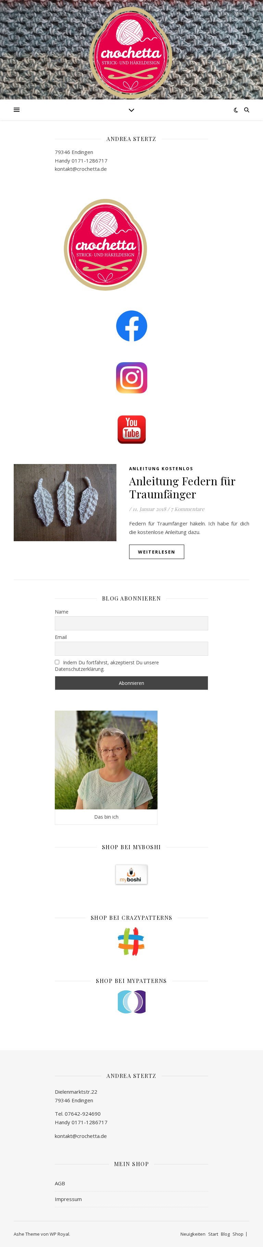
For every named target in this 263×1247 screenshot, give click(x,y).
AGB (60, 1183)
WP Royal (59, 1234)
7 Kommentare (187, 509)
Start (213, 1234)
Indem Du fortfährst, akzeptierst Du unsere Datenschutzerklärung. (107, 665)
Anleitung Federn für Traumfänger (182, 487)
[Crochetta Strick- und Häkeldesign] (131, 51)
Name (61, 611)
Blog (225, 1234)
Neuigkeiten (192, 1234)
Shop (238, 1234)
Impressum (68, 1199)
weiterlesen (156, 552)
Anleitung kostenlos (161, 469)
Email (61, 637)
